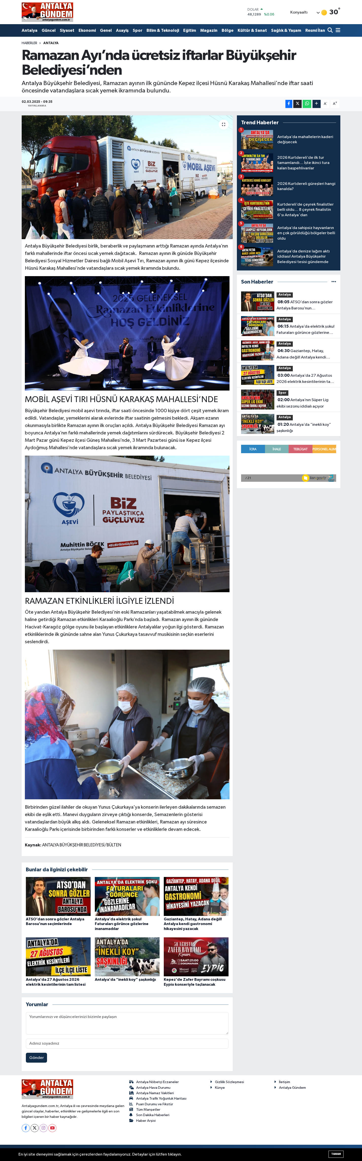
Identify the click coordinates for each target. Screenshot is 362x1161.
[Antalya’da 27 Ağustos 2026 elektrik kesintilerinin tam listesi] (58, 957)
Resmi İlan (315, 30)
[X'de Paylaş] (297, 104)
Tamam (336, 1154)
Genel (106, 30)
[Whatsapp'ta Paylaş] (307, 104)
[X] (35, 1128)
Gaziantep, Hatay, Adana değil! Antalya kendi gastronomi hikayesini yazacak (193, 923)
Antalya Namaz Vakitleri (155, 1093)
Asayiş (122, 30)
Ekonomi (87, 30)
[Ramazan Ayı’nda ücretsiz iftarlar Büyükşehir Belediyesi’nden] (127, 177)
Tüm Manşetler (148, 1109)
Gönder (36, 1058)
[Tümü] (333, 282)
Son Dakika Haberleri (152, 1115)
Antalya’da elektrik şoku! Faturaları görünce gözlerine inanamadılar (121, 923)
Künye (220, 1088)
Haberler (29, 43)
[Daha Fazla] (317, 104)
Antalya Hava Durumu (153, 1088)
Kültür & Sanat (252, 30)
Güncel (49, 30)
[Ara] (331, 30)
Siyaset (67, 30)
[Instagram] (43, 1128)
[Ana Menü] (337, 30)
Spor (137, 30)
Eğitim (189, 30)
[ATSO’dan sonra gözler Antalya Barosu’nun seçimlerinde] (58, 896)
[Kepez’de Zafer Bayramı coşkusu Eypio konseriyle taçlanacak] (196, 957)
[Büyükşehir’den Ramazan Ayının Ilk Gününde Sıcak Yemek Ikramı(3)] (127, 724)
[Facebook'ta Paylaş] (288, 104)
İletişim (284, 1082)
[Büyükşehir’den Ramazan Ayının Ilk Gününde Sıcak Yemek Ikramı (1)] (127, 523)
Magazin (208, 30)
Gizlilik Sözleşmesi (229, 1082)
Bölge (227, 30)
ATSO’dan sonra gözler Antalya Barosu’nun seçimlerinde (305, 306)
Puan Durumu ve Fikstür (154, 1104)
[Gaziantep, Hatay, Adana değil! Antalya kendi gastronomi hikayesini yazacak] (196, 896)
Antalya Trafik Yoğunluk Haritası (161, 1098)
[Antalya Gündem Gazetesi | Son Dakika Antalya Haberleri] (47, 12)
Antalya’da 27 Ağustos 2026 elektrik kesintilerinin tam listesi (305, 379)
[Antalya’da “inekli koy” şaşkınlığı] (127, 957)
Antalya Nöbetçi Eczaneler (157, 1082)
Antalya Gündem (292, 1088)
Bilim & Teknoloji (163, 30)
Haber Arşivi (146, 1121)
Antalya (29, 30)
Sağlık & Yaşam (286, 30)
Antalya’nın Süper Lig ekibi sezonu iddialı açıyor (303, 403)
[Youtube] (52, 1128)
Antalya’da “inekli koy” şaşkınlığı (125, 980)
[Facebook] (26, 1128)
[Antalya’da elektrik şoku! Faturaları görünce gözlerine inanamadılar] (127, 896)
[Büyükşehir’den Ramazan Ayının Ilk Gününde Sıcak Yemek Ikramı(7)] (127, 333)
